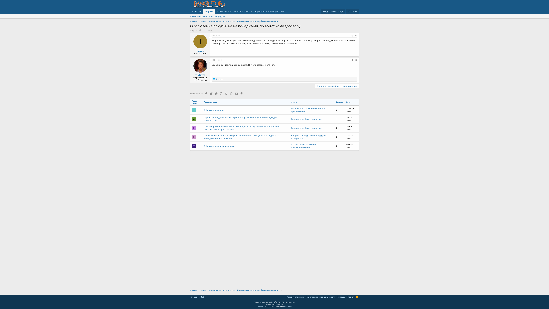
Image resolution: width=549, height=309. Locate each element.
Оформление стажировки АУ (219, 145)
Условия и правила (295, 297)
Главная (196, 11)
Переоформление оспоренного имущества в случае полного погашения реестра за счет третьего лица (242, 128)
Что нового (223, 11)
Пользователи (241, 11)
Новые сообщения (198, 16)
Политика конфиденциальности (320, 297)
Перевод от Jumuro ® (274, 304)
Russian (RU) (198, 297)
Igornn (195, 30)
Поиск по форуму (217, 16)
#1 (356, 35)
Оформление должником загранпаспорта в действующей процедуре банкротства (240, 119)
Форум (209, 11)
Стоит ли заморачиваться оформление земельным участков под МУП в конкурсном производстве (241, 137)
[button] (230, 11)
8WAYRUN (288, 306)
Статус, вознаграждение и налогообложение (304, 146)
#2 (356, 60)
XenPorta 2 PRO (263, 306)
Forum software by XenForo (274, 302)
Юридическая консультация (269, 11)
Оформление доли (214, 109)
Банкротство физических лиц (306, 118)
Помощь (341, 297)
